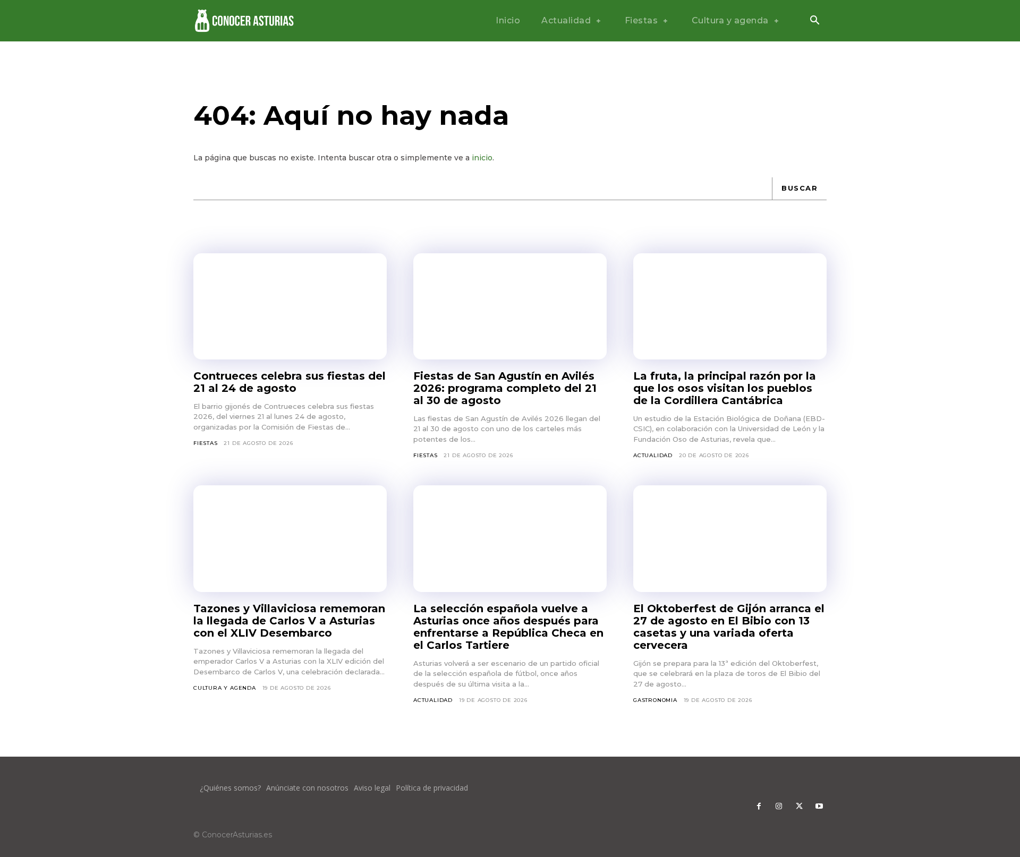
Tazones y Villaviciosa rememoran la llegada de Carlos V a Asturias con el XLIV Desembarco (289, 620)
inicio (482, 157)
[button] (814, 21)
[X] (799, 806)
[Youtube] (819, 806)
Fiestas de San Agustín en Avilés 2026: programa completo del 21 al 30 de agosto (505, 388)
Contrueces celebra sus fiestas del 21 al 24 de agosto (289, 382)
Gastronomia (655, 700)
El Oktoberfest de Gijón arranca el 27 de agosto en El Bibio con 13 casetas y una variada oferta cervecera (728, 627)
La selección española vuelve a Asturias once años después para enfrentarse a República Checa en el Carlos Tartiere (508, 627)
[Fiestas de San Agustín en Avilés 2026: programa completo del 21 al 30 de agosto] (510, 306)
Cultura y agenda (224, 687)
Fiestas (205, 443)
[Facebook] (758, 806)
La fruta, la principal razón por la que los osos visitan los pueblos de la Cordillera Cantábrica (724, 388)
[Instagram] (778, 806)
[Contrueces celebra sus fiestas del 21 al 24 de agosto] (290, 306)
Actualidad (653, 455)
